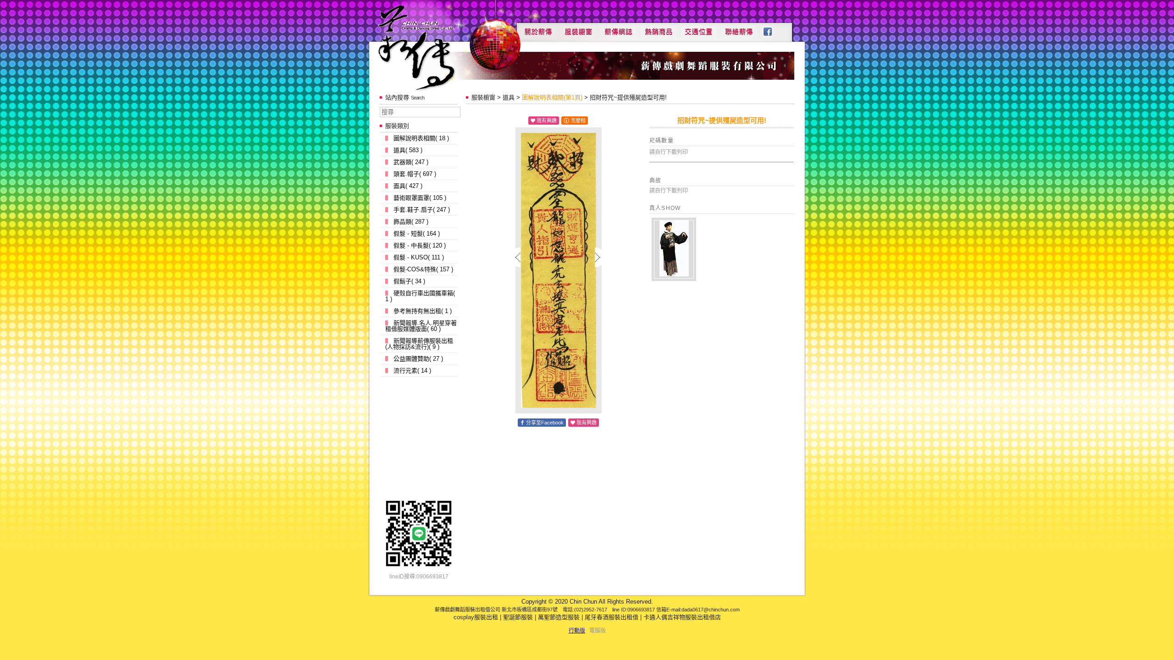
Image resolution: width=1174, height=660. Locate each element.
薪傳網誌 (618, 28)
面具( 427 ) (407, 186)
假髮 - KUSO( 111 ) (418, 257)
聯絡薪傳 (739, 28)
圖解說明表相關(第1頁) (552, 97)
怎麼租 (578, 120)
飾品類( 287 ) (410, 222)
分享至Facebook (545, 422)
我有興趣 (547, 120)
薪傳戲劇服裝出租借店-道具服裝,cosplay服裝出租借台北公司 (434, 47)
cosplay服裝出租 (476, 617)
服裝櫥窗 (578, 28)
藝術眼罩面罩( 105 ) (419, 198)
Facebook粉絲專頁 (772, 28)
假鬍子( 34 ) (409, 281)
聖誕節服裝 (518, 617)
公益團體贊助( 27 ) (418, 359)
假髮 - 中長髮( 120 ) (419, 245)
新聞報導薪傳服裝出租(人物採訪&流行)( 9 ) (419, 344)
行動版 (577, 630)
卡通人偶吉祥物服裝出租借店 (682, 617)
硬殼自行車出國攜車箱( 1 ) (420, 296)
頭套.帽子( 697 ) (414, 174)
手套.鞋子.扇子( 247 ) (421, 210)
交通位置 (699, 28)
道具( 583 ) (407, 150)
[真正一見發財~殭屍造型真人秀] (674, 249)
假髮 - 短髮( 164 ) (416, 233)
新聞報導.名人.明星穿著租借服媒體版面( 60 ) (421, 326)
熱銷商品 (658, 28)
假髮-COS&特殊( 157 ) (423, 269)
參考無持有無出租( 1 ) (422, 311)
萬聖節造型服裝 (559, 617)
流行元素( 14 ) (412, 371)
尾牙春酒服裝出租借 (611, 617)
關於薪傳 (537, 28)
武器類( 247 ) (410, 162)
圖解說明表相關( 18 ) (421, 138)
